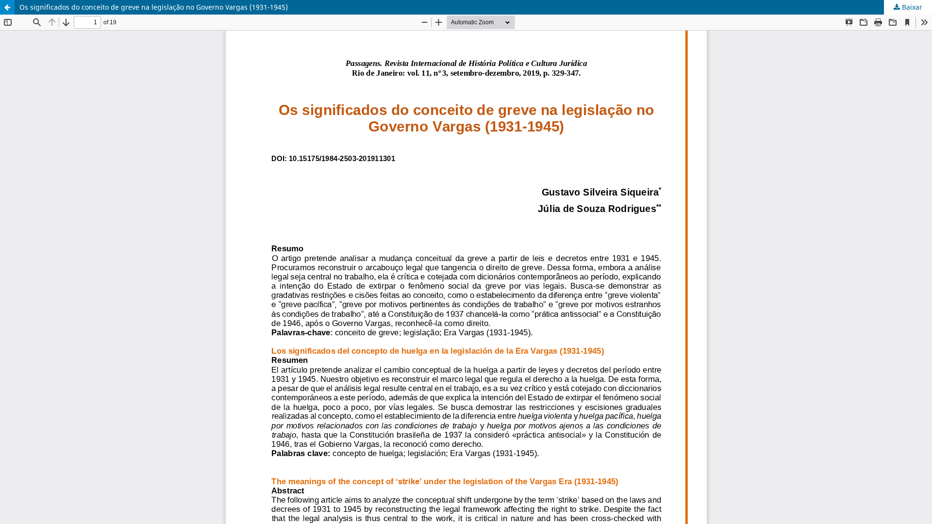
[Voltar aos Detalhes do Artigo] (7, 7)
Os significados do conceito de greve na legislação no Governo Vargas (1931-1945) (153, 7)
